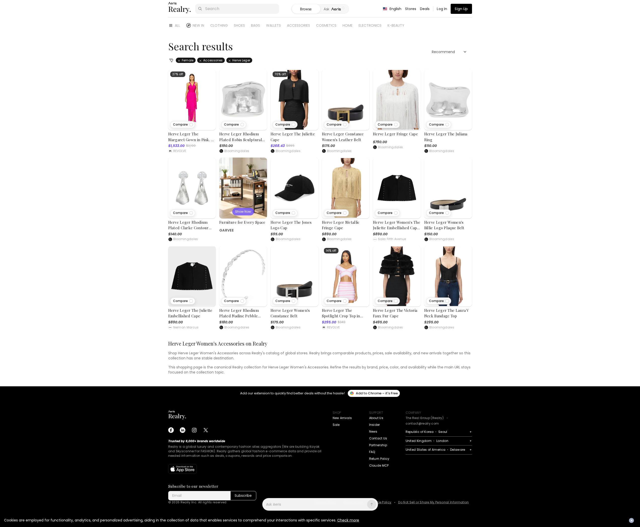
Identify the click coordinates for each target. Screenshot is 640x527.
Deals (425, 8)
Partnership (378, 445)
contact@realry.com (422, 423)
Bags (255, 25)
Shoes (239, 25)
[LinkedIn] (182, 430)
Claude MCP (379, 465)
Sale (336, 425)
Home (348, 25)
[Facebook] (171, 430)
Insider (374, 425)
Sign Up (461, 8)
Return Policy (379, 459)
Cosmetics (326, 25)
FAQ (372, 452)
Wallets (273, 25)
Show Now (243, 211)
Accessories (298, 25)
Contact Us (378, 438)
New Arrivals (342, 418)
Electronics (370, 25)
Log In (442, 8)
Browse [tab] (306, 9)
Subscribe (243, 495)
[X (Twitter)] (205, 430)
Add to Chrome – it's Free (377, 393)
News (373, 431)
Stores (410, 8)
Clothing (219, 25)
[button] (182, 124)
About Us (376, 418)
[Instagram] (194, 430)
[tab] (334, 9)
